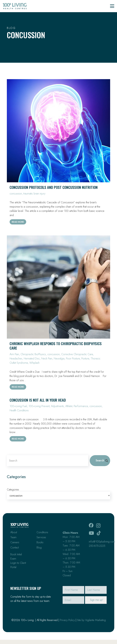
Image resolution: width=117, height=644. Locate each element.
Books (40, 542)
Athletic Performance (76, 406)
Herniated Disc (32, 358)
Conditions (42, 532)
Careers (14, 542)
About (13, 532)
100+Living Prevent (39, 406)
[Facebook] (91, 525)
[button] (112, 6)
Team (13, 537)
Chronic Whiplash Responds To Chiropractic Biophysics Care (56, 346)
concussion (16, 194)
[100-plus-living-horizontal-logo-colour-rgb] (15, 6)
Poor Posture (73, 358)
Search (100, 460)
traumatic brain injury (34, 194)
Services (41, 537)
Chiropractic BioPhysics (33, 354)
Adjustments (57, 406)
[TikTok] (99, 533)
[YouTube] (91, 533)
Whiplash (34, 363)
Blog (39, 548)
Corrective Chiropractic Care (77, 354)
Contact (14, 548)
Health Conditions (19, 410)
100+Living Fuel (18, 406)
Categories (13, 490)
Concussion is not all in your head (38, 400)
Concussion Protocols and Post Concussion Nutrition (54, 187)
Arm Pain (14, 354)
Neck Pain (46, 358)
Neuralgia (59, 358)
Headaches (16, 358)
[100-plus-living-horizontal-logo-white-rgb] (19, 525)
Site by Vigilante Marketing (91, 620)
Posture (85, 358)
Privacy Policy (67, 620)
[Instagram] (98, 525)
